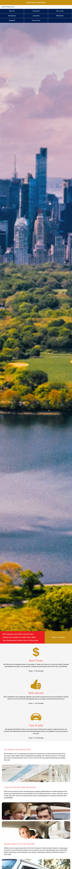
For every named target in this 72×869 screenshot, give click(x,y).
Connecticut (35, 11)
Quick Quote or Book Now (36, 2)
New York (12, 11)
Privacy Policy (36, 20)
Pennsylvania (12, 16)
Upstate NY (12, 20)
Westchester (60, 16)
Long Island (35, 16)
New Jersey (59, 11)
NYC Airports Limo (8, 7)
